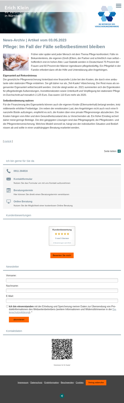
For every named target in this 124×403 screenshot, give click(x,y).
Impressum (23, 382)
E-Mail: (10, 296)
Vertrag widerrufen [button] (96, 382)
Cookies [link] (79, 382)
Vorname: (11, 275)
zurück (7, 141)
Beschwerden (67, 382)
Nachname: (12, 285)
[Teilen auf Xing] (119, 151)
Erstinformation (51, 382)
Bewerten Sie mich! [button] (62, 255)
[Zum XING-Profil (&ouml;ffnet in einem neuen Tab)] (62, 396)
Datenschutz (36, 382)
